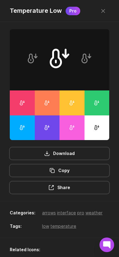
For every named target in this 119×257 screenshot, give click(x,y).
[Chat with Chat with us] (106, 245)
